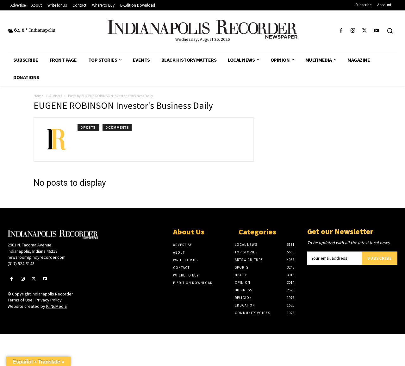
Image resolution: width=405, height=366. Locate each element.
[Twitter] (364, 31)
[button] (389, 30)
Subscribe (379, 258)
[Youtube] (376, 31)
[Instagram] (352, 31)
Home (38, 95)
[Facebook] (341, 31)
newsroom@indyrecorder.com (36, 257)
